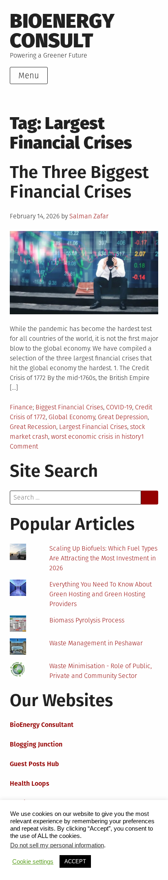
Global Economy (72, 417)
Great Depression (123, 417)
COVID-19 (119, 407)
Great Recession (33, 427)
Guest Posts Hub (34, 764)
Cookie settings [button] (32, 861)
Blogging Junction (36, 744)
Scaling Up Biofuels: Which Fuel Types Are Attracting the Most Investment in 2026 (103, 558)
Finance (21, 407)
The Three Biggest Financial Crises (79, 182)
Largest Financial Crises (93, 427)
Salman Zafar (88, 216)
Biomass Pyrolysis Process (86, 620)
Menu (28, 75)
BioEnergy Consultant (41, 725)
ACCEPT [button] (75, 861)
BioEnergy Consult (62, 31)
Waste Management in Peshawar (96, 643)
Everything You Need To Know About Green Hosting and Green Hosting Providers (100, 594)
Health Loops (29, 783)
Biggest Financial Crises (69, 407)
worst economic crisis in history (96, 436)
